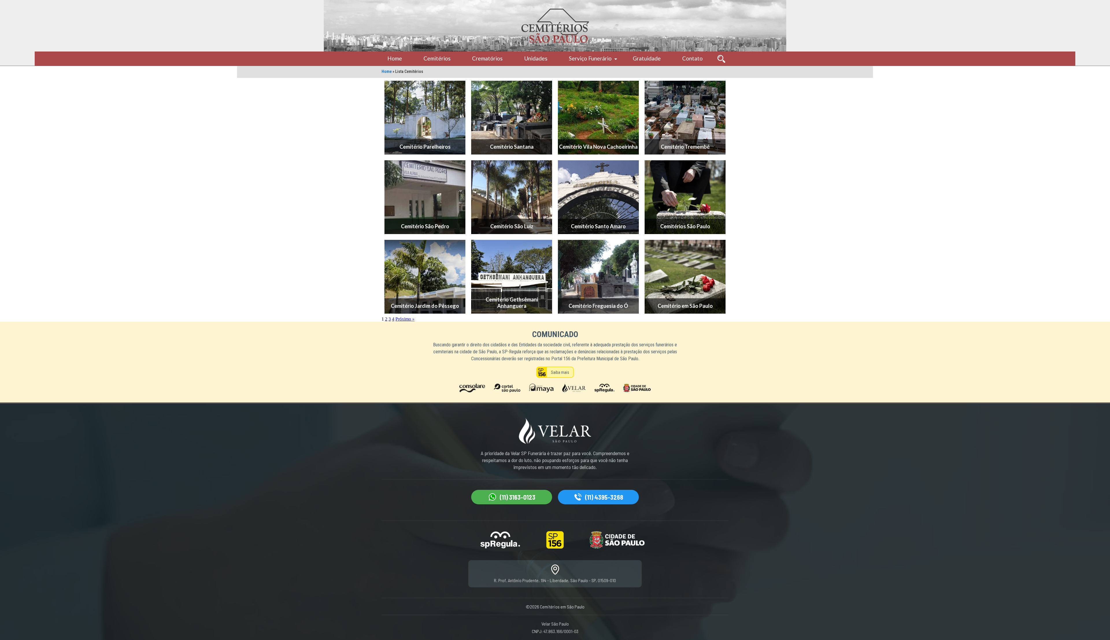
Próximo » (405, 319)
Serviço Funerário (590, 58)
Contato (692, 58)
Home (394, 58)
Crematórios (487, 58)
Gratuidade (647, 58)
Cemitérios (437, 58)
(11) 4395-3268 (604, 497)
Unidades (535, 58)
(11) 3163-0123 (517, 497)
